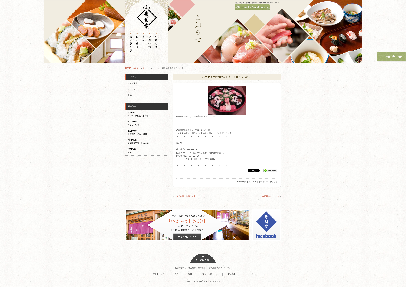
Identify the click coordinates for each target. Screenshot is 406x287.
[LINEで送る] (270, 170)
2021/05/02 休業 (133, 151)
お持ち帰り (133, 83)
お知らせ (137, 68)
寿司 (176, 274)
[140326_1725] (227, 114)
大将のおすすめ (134, 95)
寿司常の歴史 (158, 274)
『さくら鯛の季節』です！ (185, 196)
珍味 (190, 274)
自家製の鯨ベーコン (270, 196)
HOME (128, 68)
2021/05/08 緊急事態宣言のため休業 (138, 141)
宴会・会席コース (210, 274)
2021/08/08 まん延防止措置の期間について (141, 132)
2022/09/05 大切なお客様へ (134, 123)
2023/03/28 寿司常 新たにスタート (138, 114)
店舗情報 (231, 274)
